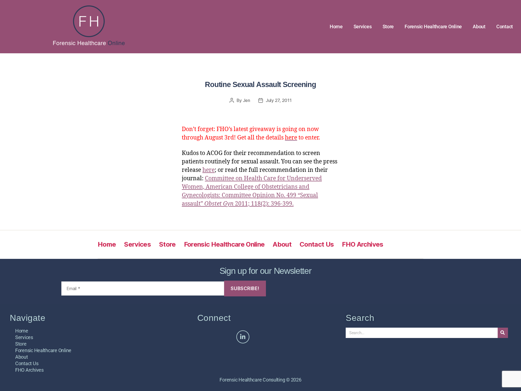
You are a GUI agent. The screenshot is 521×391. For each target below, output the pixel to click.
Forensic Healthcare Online (433, 26)
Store (388, 26)
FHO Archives (362, 244)
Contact (504, 26)
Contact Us (317, 244)
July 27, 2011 (279, 100)
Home (336, 26)
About (479, 26)
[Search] (503, 333)
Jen (246, 100)
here (208, 170)
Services (363, 26)
